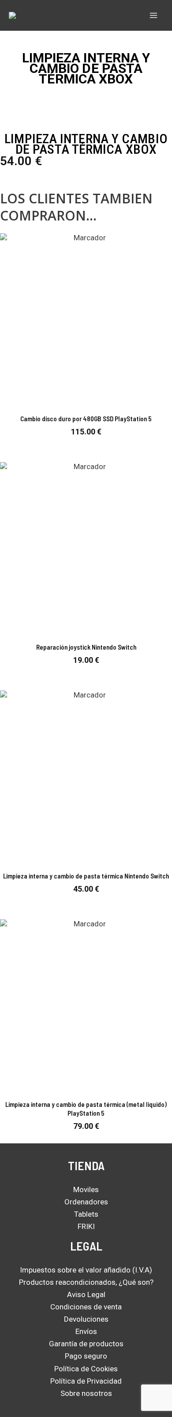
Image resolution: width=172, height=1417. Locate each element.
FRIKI (86, 1226)
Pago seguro (86, 1356)
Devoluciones (86, 1319)
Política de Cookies (86, 1368)
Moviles (86, 1189)
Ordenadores (86, 1201)
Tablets (86, 1214)
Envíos (86, 1331)
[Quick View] (84, 445)
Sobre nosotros (86, 1393)
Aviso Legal (86, 1294)
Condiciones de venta (86, 1306)
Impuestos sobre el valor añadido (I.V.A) (86, 1269)
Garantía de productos (86, 1343)
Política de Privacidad (86, 1381)
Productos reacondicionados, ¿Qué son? (86, 1282)
